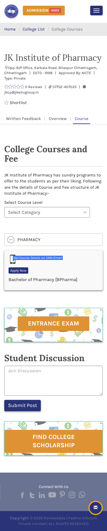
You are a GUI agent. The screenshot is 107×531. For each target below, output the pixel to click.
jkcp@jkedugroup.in (21, 92)
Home (10, 29)
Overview (58, 118)
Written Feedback (23, 118)
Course (81, 118)
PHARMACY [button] (29, 239)
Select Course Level (23, 202)
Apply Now (18, 270)
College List (34, 29)
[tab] (53, 239)
